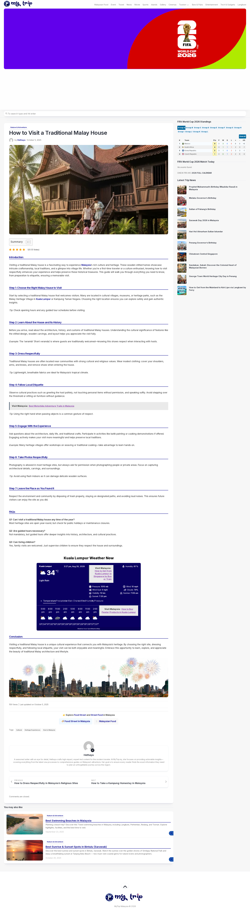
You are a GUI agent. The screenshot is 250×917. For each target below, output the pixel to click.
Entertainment (211, 4)
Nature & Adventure (18, 127)
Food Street (80, 715)
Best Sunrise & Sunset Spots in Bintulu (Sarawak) (76, 846)
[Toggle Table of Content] (27, 242)
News (129, 4)
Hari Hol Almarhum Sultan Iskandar (206, 231)
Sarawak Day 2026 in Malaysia (204, 220)
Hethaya (21, 140)
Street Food (97, 715)
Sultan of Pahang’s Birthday (202, 209)
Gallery (163, 4)
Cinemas (172, 4)
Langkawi (242, 4)
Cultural (19, 730)
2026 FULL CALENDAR (202, 173)
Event (113, 4)
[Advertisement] (125, 89)
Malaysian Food (101, 4)
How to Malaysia (49, 730)
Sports (145, 4)
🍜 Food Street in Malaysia (75, 721)
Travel (121, 4)
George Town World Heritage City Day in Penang (213, 276)
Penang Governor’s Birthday (203, 242)
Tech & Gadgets (227, 4)
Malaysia (86, 265)
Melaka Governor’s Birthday (202, 198)
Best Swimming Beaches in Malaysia (68, 820)
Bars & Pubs (197, 4)
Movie (137, 4)
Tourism (182, 4)
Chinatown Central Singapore (203, 254)
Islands (154, 4)
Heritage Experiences (32, 730)
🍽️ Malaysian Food (106, 721)
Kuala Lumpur (43, 299)
